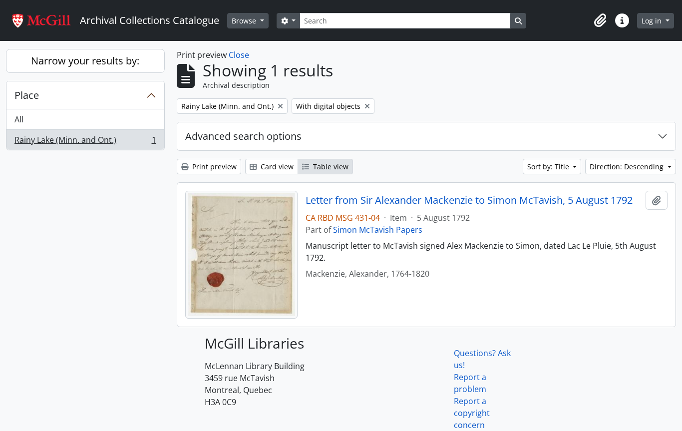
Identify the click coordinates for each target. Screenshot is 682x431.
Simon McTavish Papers (377, 229)
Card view (276, 166)
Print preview (213, 166)
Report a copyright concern (472, 413)
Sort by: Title (549, 166)
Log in (653, 20)
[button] (600, 20)
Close (239, 54)
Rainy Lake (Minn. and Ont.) (85, 142)
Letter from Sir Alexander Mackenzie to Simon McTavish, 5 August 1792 (469, 200)
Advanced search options (243, 136)
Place (26, 95)
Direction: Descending (628, 166)
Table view (329, 166)
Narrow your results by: (85, 60)
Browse (245, 20)
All (18, 119)
